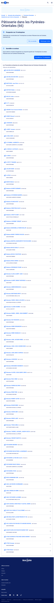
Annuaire (3, 573)
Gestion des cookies (17, 599)
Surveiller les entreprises (42, 57)
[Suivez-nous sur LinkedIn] (10, 595)
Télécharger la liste (45, 41)
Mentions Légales (38, 599)
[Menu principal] (52, 3)
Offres (2, 568)
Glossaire (3, 585)
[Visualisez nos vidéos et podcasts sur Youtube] (17, 595)
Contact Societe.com (5, 582)
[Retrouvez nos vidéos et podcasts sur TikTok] (21, 595)
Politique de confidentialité (28, 599)
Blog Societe (4, 592)
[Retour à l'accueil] (27, 560)
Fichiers (3, 570)
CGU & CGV (9, 599)
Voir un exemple (32, 41)
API (2, 575)
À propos (3, 599)
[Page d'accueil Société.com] (5, 2)
